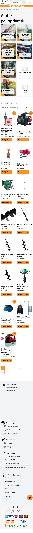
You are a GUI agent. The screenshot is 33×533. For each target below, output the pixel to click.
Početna (3, 9)
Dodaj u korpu (6, 140)
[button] (29, 2)
